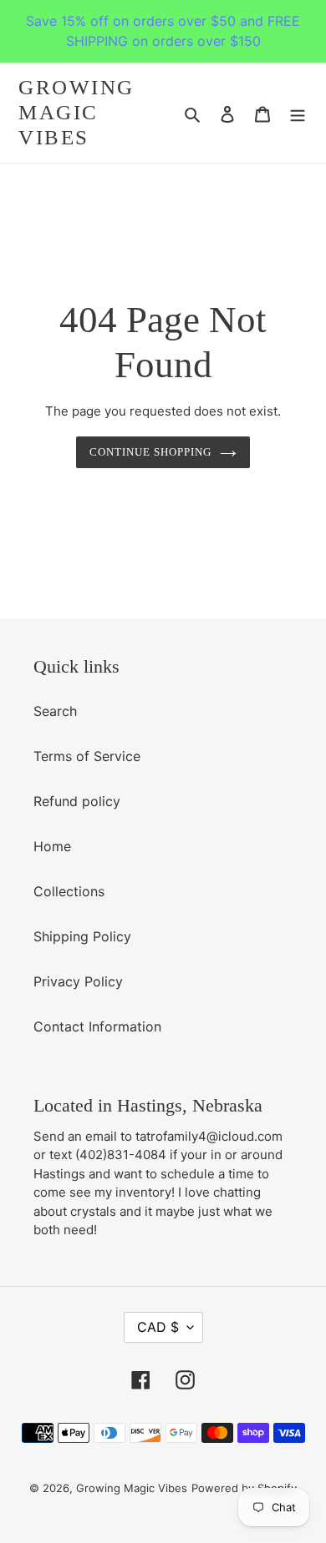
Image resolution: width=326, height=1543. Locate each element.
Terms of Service (86, 756)
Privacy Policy (78, 981)
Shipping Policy (82, 936)
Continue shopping (150, 452)
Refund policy (76, 801)
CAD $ (158, 1327)
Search (55, 711)
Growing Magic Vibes (76, 112)
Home (52, 846)
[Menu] (297, 112)
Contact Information (97, 1026)
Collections (68, 891)
